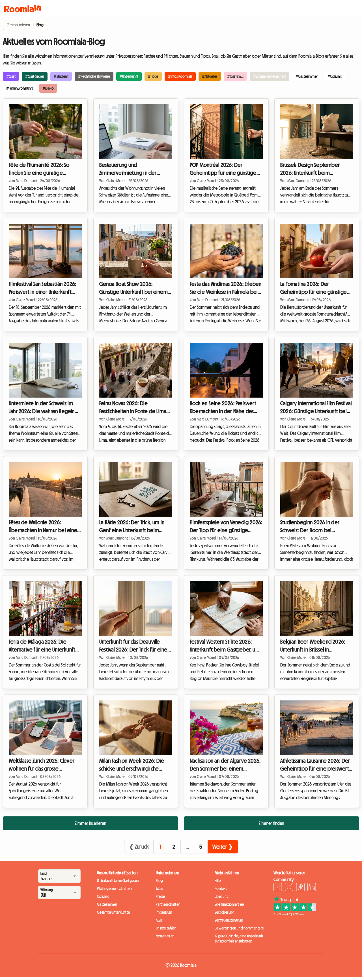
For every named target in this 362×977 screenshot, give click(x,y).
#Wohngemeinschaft (269, 76)
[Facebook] (277, 888)
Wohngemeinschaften (114, 888)
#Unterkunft (129, 76)
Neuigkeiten (165, 936)
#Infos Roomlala (180, 76)
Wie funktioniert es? (230, 904)
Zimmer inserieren (90, 823)
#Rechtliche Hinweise (94, 76)
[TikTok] (300, 888)
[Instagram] (289, 888)
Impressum (164, 912)
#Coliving (334, 76)
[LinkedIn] (311, 888)
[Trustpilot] (294, 914)
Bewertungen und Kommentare (239, 928)
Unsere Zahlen (166, 928)
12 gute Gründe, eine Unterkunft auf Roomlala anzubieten (239, 938)
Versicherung (224, 912)
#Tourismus (235, 76)
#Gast (11, 76)
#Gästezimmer (307, 76)
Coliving (103, 896)
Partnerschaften (168, 904)
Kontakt (221, 888)
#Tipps (153, 76)
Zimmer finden (271, 823)
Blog (159, 881)
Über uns (221, 896)
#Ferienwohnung (19, 88)
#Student (61, 76)
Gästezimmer (107, 904)
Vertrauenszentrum (229, 920)
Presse (160, 896)
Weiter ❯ (222, 846)
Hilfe (218, 881)
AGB (159, 920)
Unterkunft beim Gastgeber (118, 881)
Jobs (159, 888)
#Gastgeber (34, 76)
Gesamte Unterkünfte (113, 912)
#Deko (48, 88)
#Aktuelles (209, 76)
